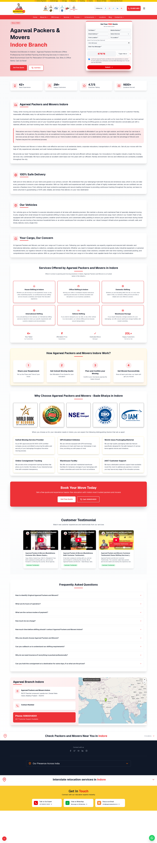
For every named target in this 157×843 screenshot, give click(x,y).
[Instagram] (109, 8)
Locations (102, 17)
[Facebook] (105, 8)
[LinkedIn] (117, 8)
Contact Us (118, 17)
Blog (110, 17)
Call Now (37, 68)
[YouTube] (121, 8)
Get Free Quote (18, 68)
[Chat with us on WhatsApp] (152, 838)
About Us (43, 17)
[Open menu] (144, 8)
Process (77, 17)
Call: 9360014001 (89, 499)
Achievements (89, 17)
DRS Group (55, 17)
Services (66, 17)
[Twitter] (113, 8)
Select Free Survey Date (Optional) (96, 40)
